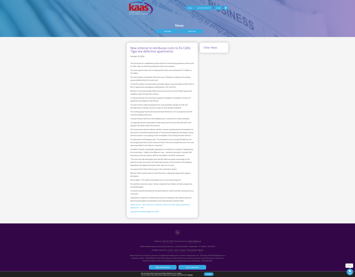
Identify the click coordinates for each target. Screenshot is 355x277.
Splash (200, 250)
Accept (209, 274)
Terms (176, 250)
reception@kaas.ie (194, 241)
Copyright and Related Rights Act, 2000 (144, 212)
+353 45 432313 (168, 241)
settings (190, 275)
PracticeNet (191, 250)
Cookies (183, 250)
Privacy (170, 250)
